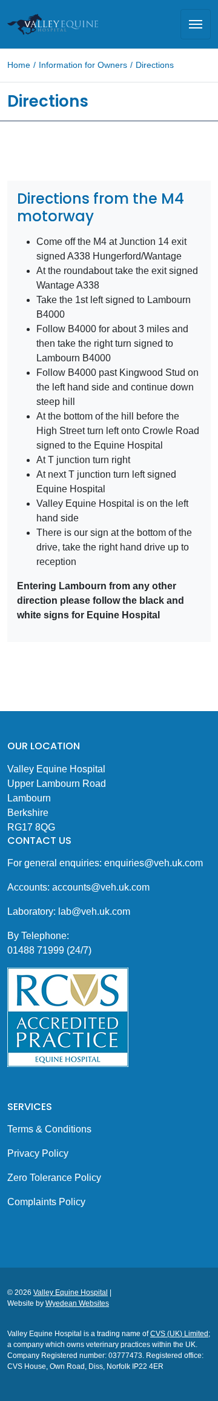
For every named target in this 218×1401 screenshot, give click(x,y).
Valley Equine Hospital (70, 1292)
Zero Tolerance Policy (54, 1177)
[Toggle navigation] (195, 24)
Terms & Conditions (49, 1129)
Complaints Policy (46, 1202)
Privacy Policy (37, 1153)
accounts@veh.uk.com (101, 887)
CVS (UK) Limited (179, 1333)
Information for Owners (83, 65)
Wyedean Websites (77, 1303)
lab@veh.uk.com (93, 911)
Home (18, 65)
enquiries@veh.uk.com (153, 863)
